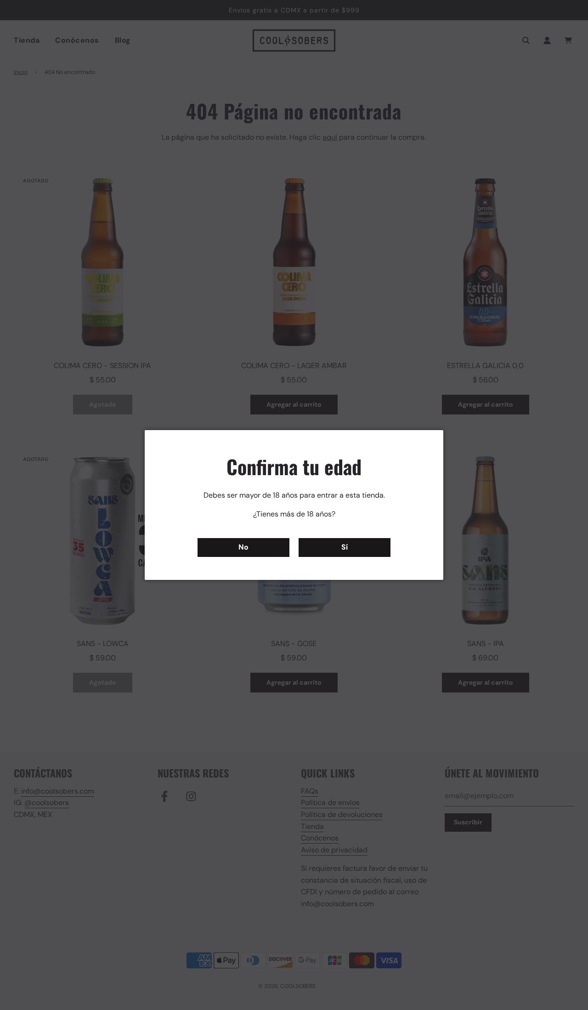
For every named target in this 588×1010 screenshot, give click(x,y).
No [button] (243, 547)
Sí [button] (344, 547)
